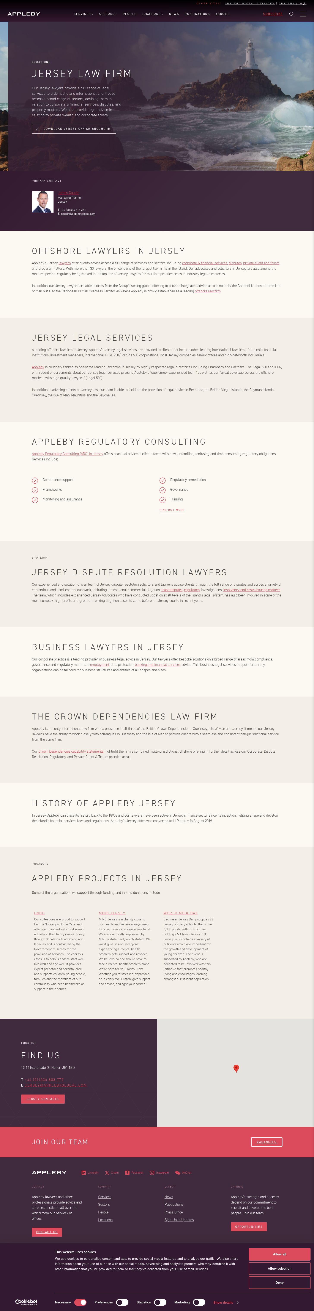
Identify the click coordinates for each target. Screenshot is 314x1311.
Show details (223, 1302)
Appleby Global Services (250, 3)
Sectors (104, 1204)
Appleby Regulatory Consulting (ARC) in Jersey (67, 454)
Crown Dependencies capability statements (71, 751)
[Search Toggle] (291, 14)
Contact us (47, 1232)
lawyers (65, 263)
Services (104, 1197)
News (169, 1197)
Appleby (38, 367)
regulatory (192, 590)
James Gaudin (68, 193)
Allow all (279, 1254)
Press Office (174, 1212)
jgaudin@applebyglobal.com (77, 214)
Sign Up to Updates (179, 1220)
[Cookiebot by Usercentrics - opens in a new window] (26, 1302)
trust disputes (172, 590)
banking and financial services (158, 664)
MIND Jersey (112, 913)
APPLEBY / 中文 (292, 3)
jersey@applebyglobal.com (56, 1085)
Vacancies (267, 1142)
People (103, 1212)
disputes (235, 263)
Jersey (62, 202)
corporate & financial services (204, 263)
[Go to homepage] (24, 14)
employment (99, 664)
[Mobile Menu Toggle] (303, 14)
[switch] (122, 1302)
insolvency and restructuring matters (251, 590)
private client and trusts (261, 263)
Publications (174, 1204)
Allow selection (279, 1268)
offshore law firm (208, 291)
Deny (279, 1282)
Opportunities (249, 1227)
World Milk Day (181, 913)
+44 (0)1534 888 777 (44, 1079)
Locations (41, 62)
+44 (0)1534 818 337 (73, 210)
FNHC (39, 913)
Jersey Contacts (43, 1099)
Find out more (172, 509)
